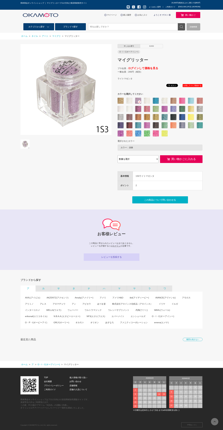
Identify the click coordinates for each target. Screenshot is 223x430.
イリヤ (162, 304)
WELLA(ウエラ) (53, 310)
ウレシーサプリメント (118, 310)
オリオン (94, 322)
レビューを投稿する (111, 257)
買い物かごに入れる (183, 159)
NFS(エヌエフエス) (96, 316)
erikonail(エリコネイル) (36, 316)
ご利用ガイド (170, 7)
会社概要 (48, 381)
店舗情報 (73, 385)
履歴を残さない (192, 339)
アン (74, 304)
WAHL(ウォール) (162, 310)
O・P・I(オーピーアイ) (36, 322)
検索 (181, 26)
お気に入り (142, 15)
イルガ (175, 304)
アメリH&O (117, 297)
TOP (46, 377)
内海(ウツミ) (142, 310)
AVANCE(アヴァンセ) (165, 297)
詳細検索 (193, 27)
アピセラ (86, 304)
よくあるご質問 (155, 7)
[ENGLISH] (182, 7)
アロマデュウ (59, 304)
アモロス (186, 297)
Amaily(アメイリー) (84, 297)
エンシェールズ (138, 316)
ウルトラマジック (93, 310)
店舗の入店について (78, 389)
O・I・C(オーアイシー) (163, 316)
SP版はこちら (192, 425)
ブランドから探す (30, 280)
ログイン (116, 246)
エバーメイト (118, 316)
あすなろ (109, 322)
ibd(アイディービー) (139, 297)
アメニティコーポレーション (134, 322)
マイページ (112, 15)
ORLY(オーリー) (61, 322)
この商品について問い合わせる (160, 200)
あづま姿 (101, 304)
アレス (43, 304)
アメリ (103, 297)
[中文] (189, 7)
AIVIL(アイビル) (32, 297)
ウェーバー (73, 310)
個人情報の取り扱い (78, 377)
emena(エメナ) (161, 322)
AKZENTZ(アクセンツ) (57, 297)
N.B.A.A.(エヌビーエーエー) (67, 316)
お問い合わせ (75, 381)
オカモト (80, 322)
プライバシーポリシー (54, 385)
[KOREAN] (196, 7)
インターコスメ (32, 310)
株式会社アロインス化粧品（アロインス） (132, 304)
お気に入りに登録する (192, 86)
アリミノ (29, 304)
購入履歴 (127, 15)
